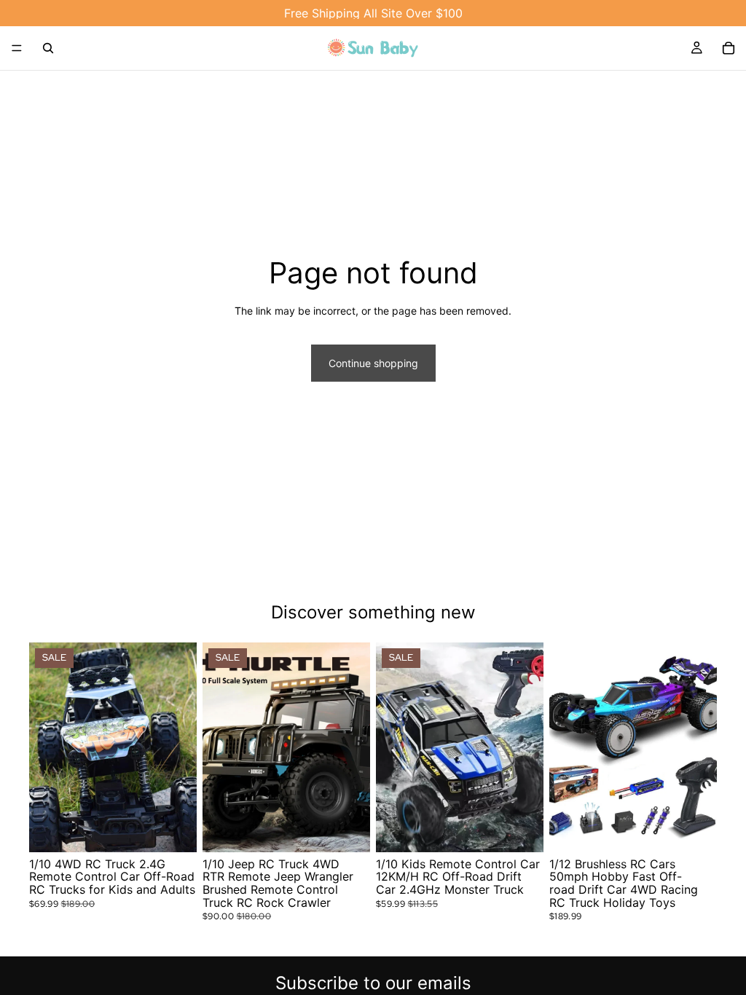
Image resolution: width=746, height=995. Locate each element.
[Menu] (17, 48)
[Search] (48, 48)
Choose (186, 829)
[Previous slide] (45, 747)
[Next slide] (181, 747)
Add (706, 829)
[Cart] (728, 48)
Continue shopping (373, 363)
